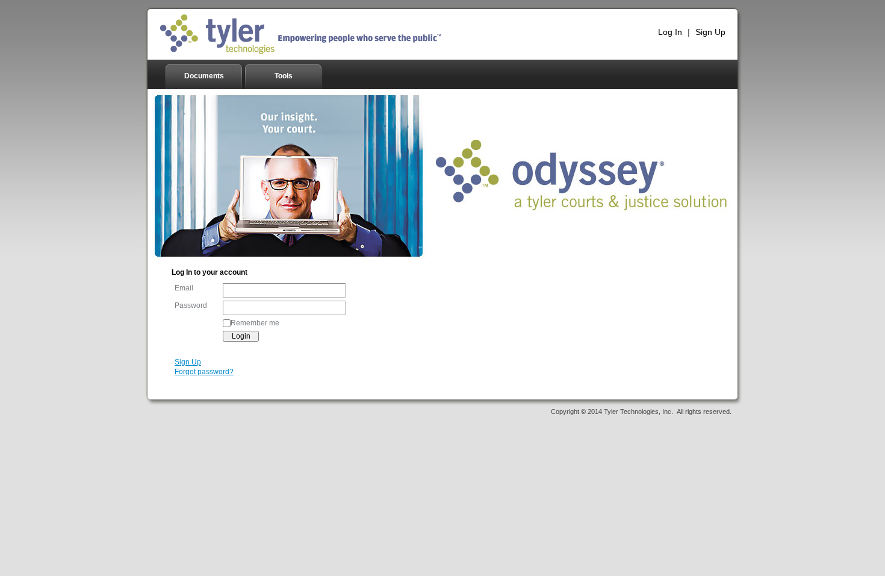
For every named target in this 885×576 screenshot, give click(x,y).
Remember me (255, 323)
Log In (670, 32)
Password (191, 305)
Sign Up (710, 32)
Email (184, 288)
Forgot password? (204, 372)
